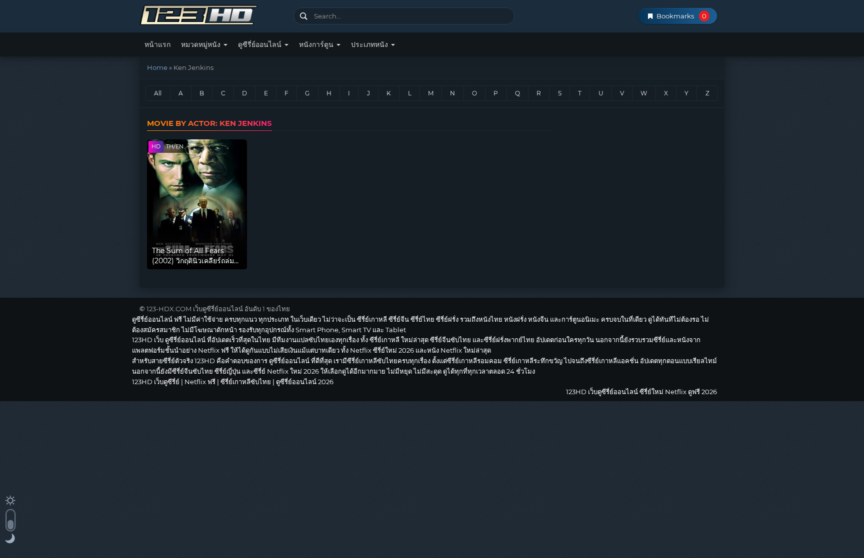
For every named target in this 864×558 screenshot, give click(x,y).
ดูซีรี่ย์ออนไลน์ (261, 44)
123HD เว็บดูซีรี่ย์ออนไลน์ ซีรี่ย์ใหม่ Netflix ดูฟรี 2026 (213, 13)
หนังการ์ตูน (317, 44)
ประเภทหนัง (370, 44)
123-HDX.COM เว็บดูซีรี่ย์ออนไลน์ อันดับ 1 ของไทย (218, 309)
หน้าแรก (157, 44)
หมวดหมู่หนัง (201, 44)
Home (157, 67)
